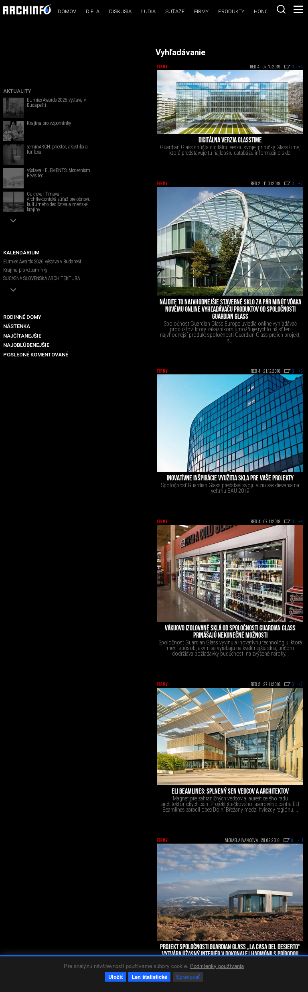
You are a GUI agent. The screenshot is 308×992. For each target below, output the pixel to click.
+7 (300, 184)
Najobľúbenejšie (26, 345)
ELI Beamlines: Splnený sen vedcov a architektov (230, 792)
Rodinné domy (22, 317)
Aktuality (17, 91)
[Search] (281, 9)
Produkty (231, 11)
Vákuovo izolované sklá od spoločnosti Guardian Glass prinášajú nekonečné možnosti (230, 632)
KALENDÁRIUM (21, 253)
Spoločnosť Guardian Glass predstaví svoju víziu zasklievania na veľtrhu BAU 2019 (230, 488)
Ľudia (148, 11)
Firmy (201, 11)
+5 (300, 67)
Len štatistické (149, 976)
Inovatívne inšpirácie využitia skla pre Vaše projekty (230, 478)
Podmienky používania (217, 966)
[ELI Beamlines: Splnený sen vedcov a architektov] (230, 736)
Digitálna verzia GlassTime (230, 140)
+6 (300, 371)
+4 (300, 522)
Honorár (266, 11)
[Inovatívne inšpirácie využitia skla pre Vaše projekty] (230, 423)
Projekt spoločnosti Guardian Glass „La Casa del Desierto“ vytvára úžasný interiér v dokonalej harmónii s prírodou (230, 951)
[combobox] (281, 9)
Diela (92, 11)
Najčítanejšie (22, 336)
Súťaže (174, 11)
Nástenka (16, 326)
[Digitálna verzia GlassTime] (230, 102)
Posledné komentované (35, 355)
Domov (67, 11)
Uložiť (115, 976)
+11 (300, 840)
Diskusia (120, 11)
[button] (13, 221)
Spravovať (188, 976)
